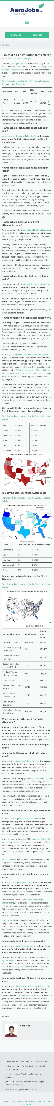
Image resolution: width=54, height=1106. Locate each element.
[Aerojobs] (27, 9)
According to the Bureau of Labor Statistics (20, 136)
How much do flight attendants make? (21, 1089)
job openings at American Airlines (27, 818)
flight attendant (21, 63)
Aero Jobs (28, 58)
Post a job (16, 35)
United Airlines (8, 920)
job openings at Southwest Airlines (30, 986)
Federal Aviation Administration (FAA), (32, 354)
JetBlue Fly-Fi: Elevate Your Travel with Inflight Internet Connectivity (25, 1083)
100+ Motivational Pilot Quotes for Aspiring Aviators (23, 1075)
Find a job (37, 35)
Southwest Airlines (28, 995)
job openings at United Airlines (26, 882)
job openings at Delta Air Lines (26, 761)
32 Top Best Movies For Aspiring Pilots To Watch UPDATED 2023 (25, 1067)
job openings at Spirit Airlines (24, 946)
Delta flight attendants (35, 778)
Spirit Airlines (25, 966)
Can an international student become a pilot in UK (26, 1061)
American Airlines (9, 859)
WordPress (16, 1101)
